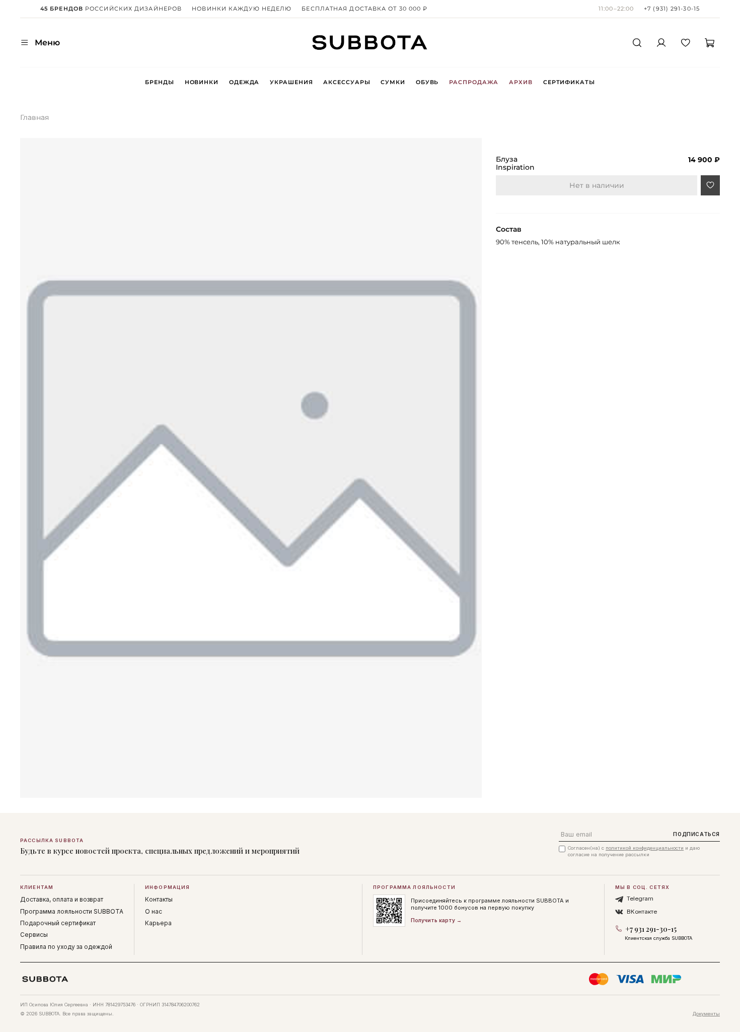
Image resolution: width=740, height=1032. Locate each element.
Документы (706, 1013)
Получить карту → (436, 920)
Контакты (159, 899)
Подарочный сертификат (58, 923)
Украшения (291, 82)
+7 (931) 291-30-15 (672, 8)
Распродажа (473, 82)
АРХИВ (520, 82)
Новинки (201, 82)
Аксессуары (346, 82)
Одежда (244, 82)
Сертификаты (569, 82)
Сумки (393, 82)
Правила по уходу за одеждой (66, 946)
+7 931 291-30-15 (651, 929)
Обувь (427, 82)
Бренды (159, 82)
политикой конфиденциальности (645, 848)
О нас (153, 911)
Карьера (158, 923)
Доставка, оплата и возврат (61, 899)
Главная (34, 117)
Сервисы (34, 934)
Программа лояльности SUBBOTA (71, 911)
